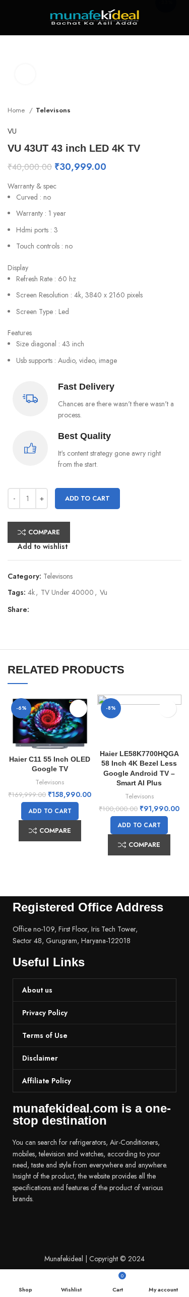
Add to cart (87, 498)
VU (12, 131)
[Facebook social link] (37, 609)
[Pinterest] (79, 1227)
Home (17, 110)
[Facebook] (25, 1227)
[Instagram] (52, 1227)
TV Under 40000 (67, 592)
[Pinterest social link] (61, 609)
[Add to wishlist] (78, 708)
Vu (103, 592)
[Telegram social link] (84, 609)
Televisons (53, 110)
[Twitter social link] (49, 609)
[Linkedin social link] (72, 609)
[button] (50, 811)
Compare (44, 532)
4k (31, 592)
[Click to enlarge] (25, 74)
